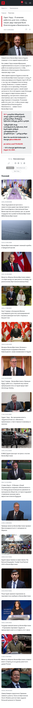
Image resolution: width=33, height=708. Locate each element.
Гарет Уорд (16, 171)
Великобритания (20, 167)
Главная (3, 13)
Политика (10, 167)
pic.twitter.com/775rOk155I (13, 144)
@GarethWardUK (15, 139)
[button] (4, 8)
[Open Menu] (30, 2)
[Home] (3, 3)
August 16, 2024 (9, 150)
